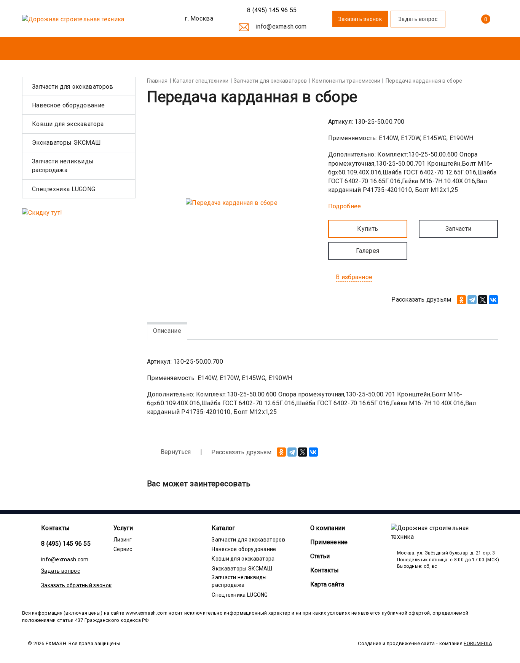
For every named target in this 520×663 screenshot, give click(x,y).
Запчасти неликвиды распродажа (63, 166)
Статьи (320, 556)
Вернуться (175, 451)
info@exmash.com (65, 559)
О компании (327, 528)
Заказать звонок (360, 19)
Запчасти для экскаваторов (72, 86)
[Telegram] (472, 299)
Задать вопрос (60, 571)
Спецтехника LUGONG (63, 189)
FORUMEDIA (478, 643)
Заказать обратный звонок (76, 585)
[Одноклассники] (461, 299)
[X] (482, 299)
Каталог (223, 528)
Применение (329, 542)
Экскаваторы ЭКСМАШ (66, 142)
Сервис (122, 549)
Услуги (123, 528)
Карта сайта (327, 584)
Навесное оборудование (68, 105)
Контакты (55, 528)
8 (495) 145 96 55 (271, 10)
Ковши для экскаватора (68, 124)
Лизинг (122, 540)
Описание (167, 330)
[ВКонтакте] (493, 299)
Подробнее (344, 206)
